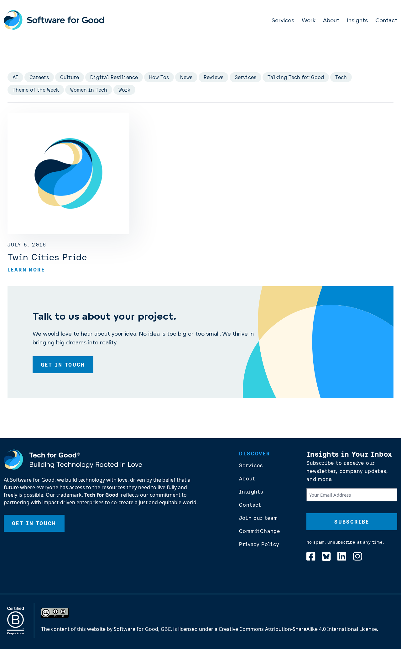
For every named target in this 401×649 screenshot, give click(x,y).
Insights (357, 21)
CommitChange (259, 531)
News (186, 77)
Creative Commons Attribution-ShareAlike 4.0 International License (298, 629)
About (331, 21)
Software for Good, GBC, (143, 629)
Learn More (26, 269)
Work (308, 21)
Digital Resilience (114, 77)
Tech (341, 77)
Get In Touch (63, 365)
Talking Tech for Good (296, 77)
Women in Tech (88, 90)
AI (15, 77)
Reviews (213, 77)
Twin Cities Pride (47, 257)
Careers (39, 77)
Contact (386, 21)
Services (283, 21)
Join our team (258, 518)
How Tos (159, 77)
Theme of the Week (36, 90)
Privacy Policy (259, 544)
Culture (69, 77)
